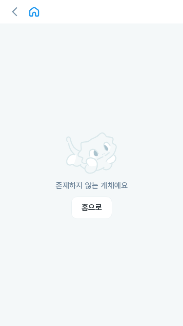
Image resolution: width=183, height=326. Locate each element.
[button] (14, 12)
